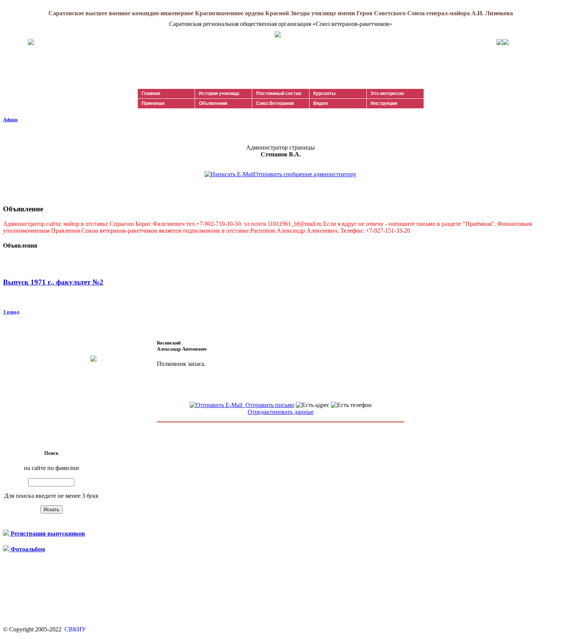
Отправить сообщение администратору (305, 174)
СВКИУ (74, 629)
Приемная (153, 103)
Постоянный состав (278, 93)
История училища (219, 93)
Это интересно (387, 93)
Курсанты (324, 93)
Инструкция (384, 103)
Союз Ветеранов (275, 103)
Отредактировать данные (281, 412)
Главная (151, 93)
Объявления (213, 103)
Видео (320, 103)
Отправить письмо (268, 405)
